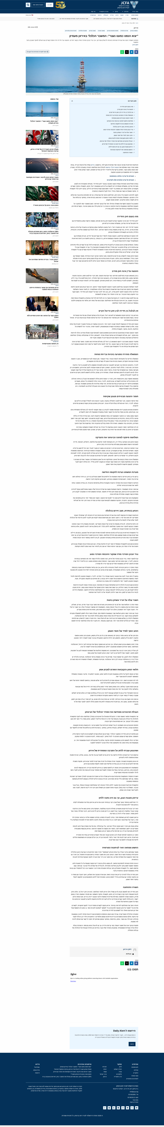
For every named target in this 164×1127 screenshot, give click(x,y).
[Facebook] (136, 1107)
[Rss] (113, 1107)
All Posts (128, 954)
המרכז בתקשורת (103, 11)
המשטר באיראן (134, 30)
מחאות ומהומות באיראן (112, 30)
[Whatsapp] (104, 1107)
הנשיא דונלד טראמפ (112, 167)
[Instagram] (122, 1107)
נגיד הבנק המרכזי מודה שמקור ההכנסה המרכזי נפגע (118, 129)
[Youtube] (127, 1107)
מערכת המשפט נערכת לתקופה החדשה (122, 124)
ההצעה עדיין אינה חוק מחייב (125, 109)
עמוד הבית (135, 11)
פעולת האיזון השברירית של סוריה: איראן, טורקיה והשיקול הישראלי (44, 150)
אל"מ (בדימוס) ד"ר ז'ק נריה (44, 153)
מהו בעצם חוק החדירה (126, 106)
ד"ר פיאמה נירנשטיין (52, 346)
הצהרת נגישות (134, 1102)
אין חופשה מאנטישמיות (50, 344)
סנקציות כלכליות (83, 30)
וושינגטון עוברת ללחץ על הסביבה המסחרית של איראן (117, 144)
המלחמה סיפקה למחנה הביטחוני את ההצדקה (120, 121)
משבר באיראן (92, 30)
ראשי (137, 23)
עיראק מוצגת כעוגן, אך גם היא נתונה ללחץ (121, 147)
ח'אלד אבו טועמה (53, 207)
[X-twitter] (132, 1107)
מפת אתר (135, 1100)
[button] (136, 52)
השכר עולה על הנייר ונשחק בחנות (123, 132)
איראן (136, 28)
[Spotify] (109, 1107)
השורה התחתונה (128, 152)
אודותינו (126, 11)
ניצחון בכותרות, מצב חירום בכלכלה (123, 126)
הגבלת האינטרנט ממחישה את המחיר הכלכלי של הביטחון (116, 141)
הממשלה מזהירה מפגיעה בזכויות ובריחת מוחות (119, 115)
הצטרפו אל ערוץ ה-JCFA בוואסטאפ (122, 176)
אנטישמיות (55, 341)
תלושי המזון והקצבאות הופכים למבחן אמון (121, 138)
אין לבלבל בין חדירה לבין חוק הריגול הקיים (121, 112)
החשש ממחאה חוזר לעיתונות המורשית (121, 149)
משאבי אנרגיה (101, 30)
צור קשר (93, 11)
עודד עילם (55, 153)
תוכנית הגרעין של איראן (70, 30)
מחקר (116, 11)
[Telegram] (118, 1107)
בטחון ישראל (55, 203)
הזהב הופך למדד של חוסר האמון (123, 135)
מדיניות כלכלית (124, 30)
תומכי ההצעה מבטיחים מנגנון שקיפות (122, 118)
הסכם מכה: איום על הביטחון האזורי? (45, 205)
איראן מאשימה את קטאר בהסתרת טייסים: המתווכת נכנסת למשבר (43, 288)
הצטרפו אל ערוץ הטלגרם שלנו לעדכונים (120, 180)
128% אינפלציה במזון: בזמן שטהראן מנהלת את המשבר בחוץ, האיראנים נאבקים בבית (43, 232)
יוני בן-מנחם (55, 263)
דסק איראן (135, 44)
